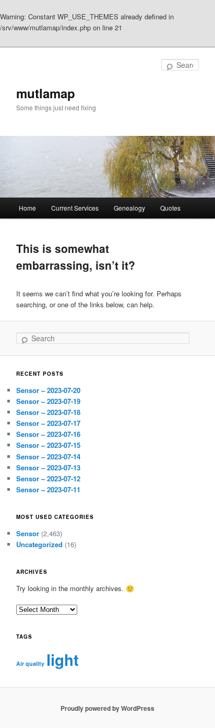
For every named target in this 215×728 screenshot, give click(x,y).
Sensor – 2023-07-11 (48, 489)
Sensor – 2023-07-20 (48, 390)
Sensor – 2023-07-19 (48, 401)
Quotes (170, 207)
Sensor (27, 533)
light (62, 660)
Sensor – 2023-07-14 (48, 456)
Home (27, 207)
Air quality (30, 663)
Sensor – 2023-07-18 (48, 412)
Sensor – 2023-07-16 (48, 434)
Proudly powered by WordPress (107, 708)
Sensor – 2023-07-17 (48, 423)
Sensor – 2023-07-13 (48, 467)
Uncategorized (39, 544)
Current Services (75, 207)
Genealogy (129, 207)
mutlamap (45, 93)
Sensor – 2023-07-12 (48, 478)
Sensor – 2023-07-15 (48, 445)
